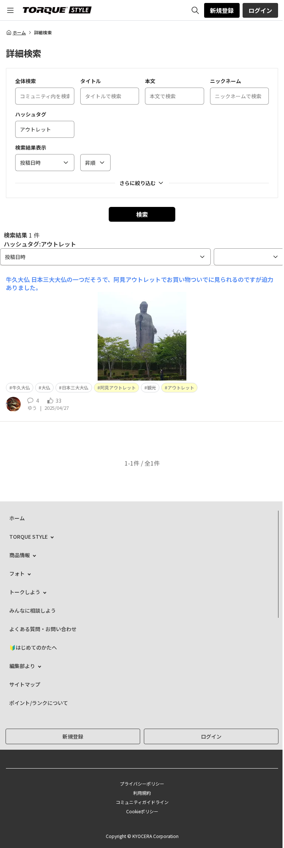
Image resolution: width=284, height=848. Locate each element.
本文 (150, 81)
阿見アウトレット (118, 387)
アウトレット (181, 387)
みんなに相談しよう (32, 610)
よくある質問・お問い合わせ (43, 629)
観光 (151, 387)
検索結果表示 (30, 147)
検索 (142, 214)
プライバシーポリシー (142, 783)
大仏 (45, 387)
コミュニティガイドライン (142, 802)
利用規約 (142, 793)
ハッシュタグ (30, 114)
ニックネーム (225, 81)
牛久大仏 (21, 387)
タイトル (90, 81)
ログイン (260, 10)
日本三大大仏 (75, 387)
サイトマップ (24, 684)
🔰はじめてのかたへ (33, 647)
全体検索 (25, 81)
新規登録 (222, 10)
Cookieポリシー (142, 811)
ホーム (19, 32)
